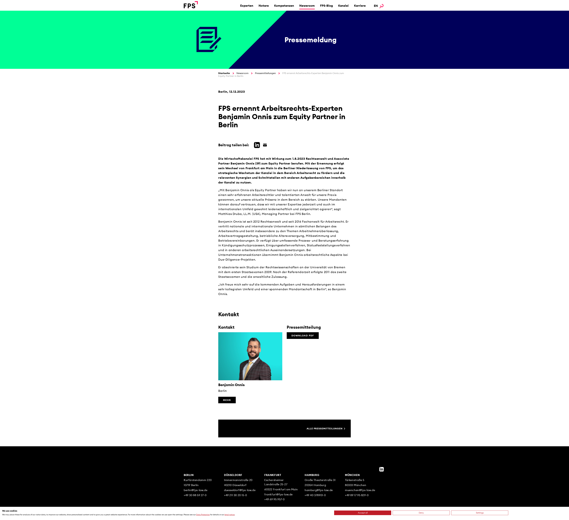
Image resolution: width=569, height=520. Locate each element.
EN (376, 6)
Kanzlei (343, 5)
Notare (264, 5)
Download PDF (302, 335)
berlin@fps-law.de (195, 490)
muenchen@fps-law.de (360, 490)
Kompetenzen (284, 5)
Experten (246, 5)
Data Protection (203, 514)
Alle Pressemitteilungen (325, 428)
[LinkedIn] (381, 469)
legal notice (229, 514)
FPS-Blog (326, 5)
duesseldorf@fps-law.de (239, 490)
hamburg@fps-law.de (319, 490)
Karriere (360, 5)
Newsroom (307, 5)
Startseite (224, 73)
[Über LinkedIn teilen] (256, 144)
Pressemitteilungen (265, 73)
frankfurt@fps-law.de (278, 494)
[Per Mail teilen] (264, 144)
